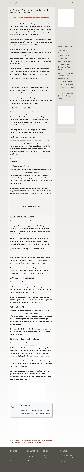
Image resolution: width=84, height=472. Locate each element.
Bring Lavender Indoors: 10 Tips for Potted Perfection (27, 442)
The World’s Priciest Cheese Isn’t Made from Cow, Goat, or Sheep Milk (32, 440)
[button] (72, 3)
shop (57, 2)
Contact (11, 458)
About (11, 456)
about (62, 2)
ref (40, 71)
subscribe (48, 2)
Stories (11, 460)
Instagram (45, 457)
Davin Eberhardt (25, 405)
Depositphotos (36, 460)
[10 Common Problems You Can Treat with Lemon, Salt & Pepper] (31, 17)
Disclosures (29, 458)
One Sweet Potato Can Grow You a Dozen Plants (65, 96)
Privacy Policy (29, 454)
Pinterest (45, 455)
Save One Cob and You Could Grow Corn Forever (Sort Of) (65, 75)
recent (53, 2)
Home (11, 454)
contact (68, 2)
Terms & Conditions (30, 456)
